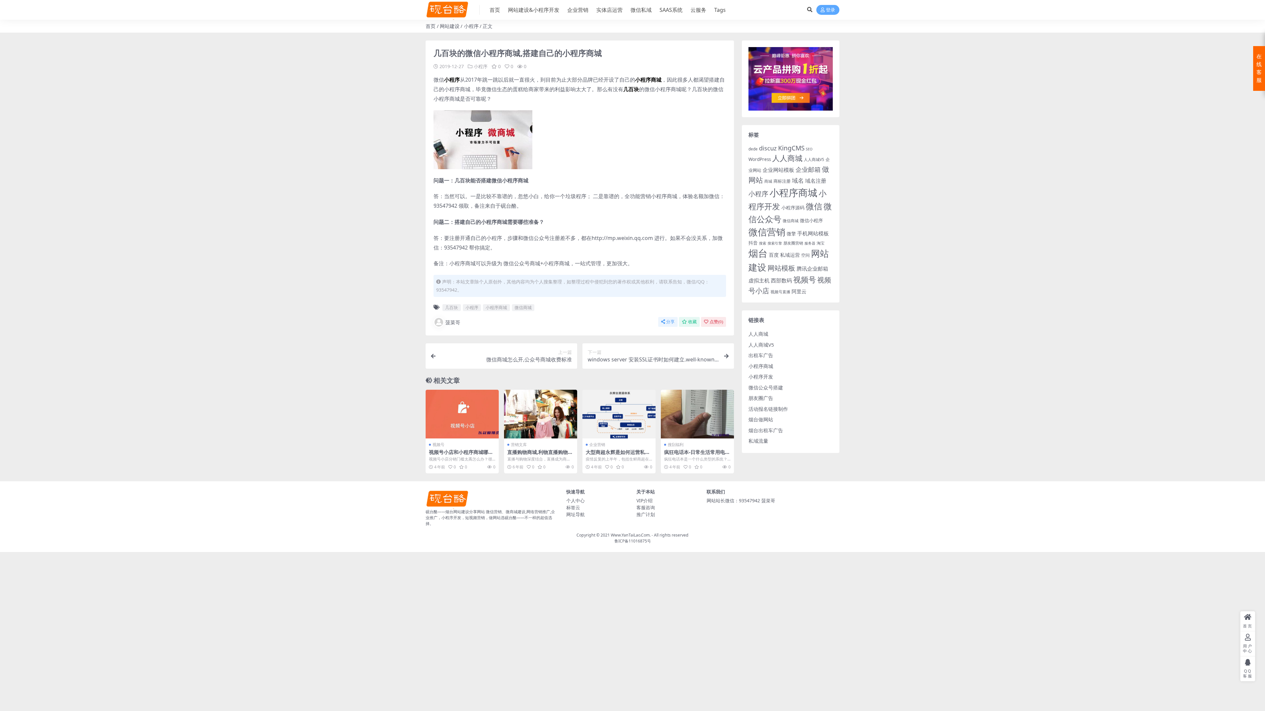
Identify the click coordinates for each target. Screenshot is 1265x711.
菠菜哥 (452, 322)
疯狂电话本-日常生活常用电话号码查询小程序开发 (697, 455)
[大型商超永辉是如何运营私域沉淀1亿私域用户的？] (619, 414)
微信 (814, 206)
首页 (495, 9)
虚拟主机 (759, 280)
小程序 (471, 26)
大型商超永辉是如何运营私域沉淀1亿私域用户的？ (618, 455)
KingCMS (791, 148)
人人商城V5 (814, 159)
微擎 (791, 233)
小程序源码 (792, 207)
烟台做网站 (760, 419)
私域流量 (758, 440)
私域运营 (790, 254)
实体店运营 (609, 9)
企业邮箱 (808, 169)
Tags (720, 9)
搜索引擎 (775, 243)
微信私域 (641, 9)
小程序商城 (496, 307)
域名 (798, 180)
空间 (805, 255)
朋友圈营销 (793, 243)
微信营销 (766, 232)
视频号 (438, 444)
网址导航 (575, 514)
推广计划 (645, 514)
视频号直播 (780, 291)
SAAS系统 (671, 9)
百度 (774, 254)
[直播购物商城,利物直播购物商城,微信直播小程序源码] (540, 414)
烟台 (758, 253)
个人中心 (575, 500)
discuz (768, 148)
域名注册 (815, 180)
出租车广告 (760, 355)
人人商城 (787, 158)
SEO (809, 149)
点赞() (716, 321)
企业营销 (577, 9)
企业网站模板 (778, 169)
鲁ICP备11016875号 (632, 541)
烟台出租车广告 (765, 430)
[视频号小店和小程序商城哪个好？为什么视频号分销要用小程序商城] (462, 414)
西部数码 (781, 280)
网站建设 (450, 26)
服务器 (809, 243)
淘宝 (821, 243)
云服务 (698, 9)
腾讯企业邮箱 (812, 268)
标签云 (573, 507)
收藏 (692, 321)
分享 (670, 321)
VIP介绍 (644, 500)
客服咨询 (645, 507)
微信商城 (523, 307)
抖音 (753, 243)
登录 (830, 10)
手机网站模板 (813, 233)
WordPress (759, 159)
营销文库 (519, 444)
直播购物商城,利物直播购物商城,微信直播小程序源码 (540, 455)
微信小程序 (811, 220)
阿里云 (799, 291)
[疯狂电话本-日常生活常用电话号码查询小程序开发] (697, 414)
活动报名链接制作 (768, 409)
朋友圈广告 (760, 398)
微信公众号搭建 (765, 387)
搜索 (762, 243)
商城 (768, 181)
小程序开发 (760, 376)
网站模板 (781, 268)
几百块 (451, 307)
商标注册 (782, 181)
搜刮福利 (676, 444)
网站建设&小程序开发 (533, 9)
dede (753, 148)
